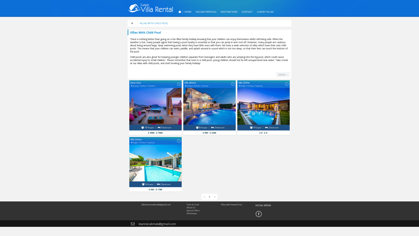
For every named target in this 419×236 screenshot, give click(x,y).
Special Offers (193, 210)
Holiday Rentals (206, 11)
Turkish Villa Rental (150, 8)
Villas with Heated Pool (231, 204)
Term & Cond (193, 204)
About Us (191, 207)
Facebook (258, 214)
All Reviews (192, 213)
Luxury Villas (265, 11)
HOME (187, 11)
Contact (247, 11)
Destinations (229, 11)
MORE (282, 74)
